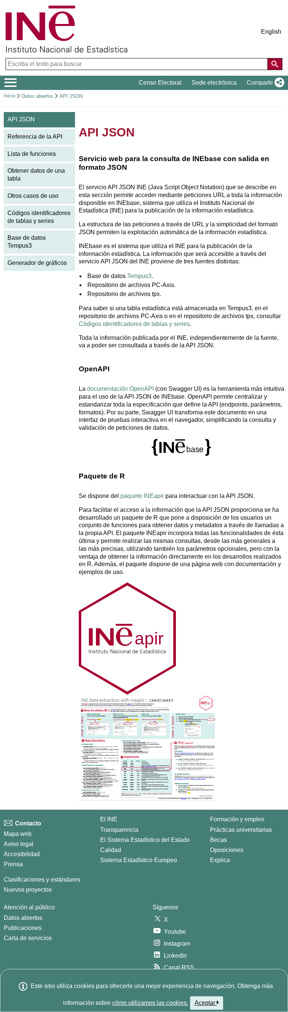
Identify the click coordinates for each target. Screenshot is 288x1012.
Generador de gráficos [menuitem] (37, 263)
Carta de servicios (28, 938)
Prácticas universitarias (241, 830)
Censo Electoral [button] (160, 82)
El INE (108, 819)
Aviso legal (18, 844)
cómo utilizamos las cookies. (150, 1003)
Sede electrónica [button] (214, 82)
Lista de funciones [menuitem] (32, 154)
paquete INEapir (142, 496)
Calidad (110, 850)
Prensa (13, 864)
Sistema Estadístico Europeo (138, 860)
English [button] (271, 31)
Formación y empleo (237, 819)
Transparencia (119, 830)
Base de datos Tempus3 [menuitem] (27, 242)
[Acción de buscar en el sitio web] (274, 64)
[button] (264, 83)
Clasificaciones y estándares (42, 879)
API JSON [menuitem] (21, 119)
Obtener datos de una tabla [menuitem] (36, 174)
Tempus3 (139, 276)
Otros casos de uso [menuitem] (33, 196)
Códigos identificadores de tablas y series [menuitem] (39, 217)
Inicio (9, 96)
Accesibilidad (22, 854)
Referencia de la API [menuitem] (35, 136)
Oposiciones (226, 850)
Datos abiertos (37, 96)
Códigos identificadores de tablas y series (134, 324)
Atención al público (29, 907)
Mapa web (18, 834)
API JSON (71, 96)
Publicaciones (23, 928)
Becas (218, 840)
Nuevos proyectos (28, 889)
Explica (220, 860)
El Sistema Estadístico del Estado (145, 840)
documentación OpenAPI (120, 389)
